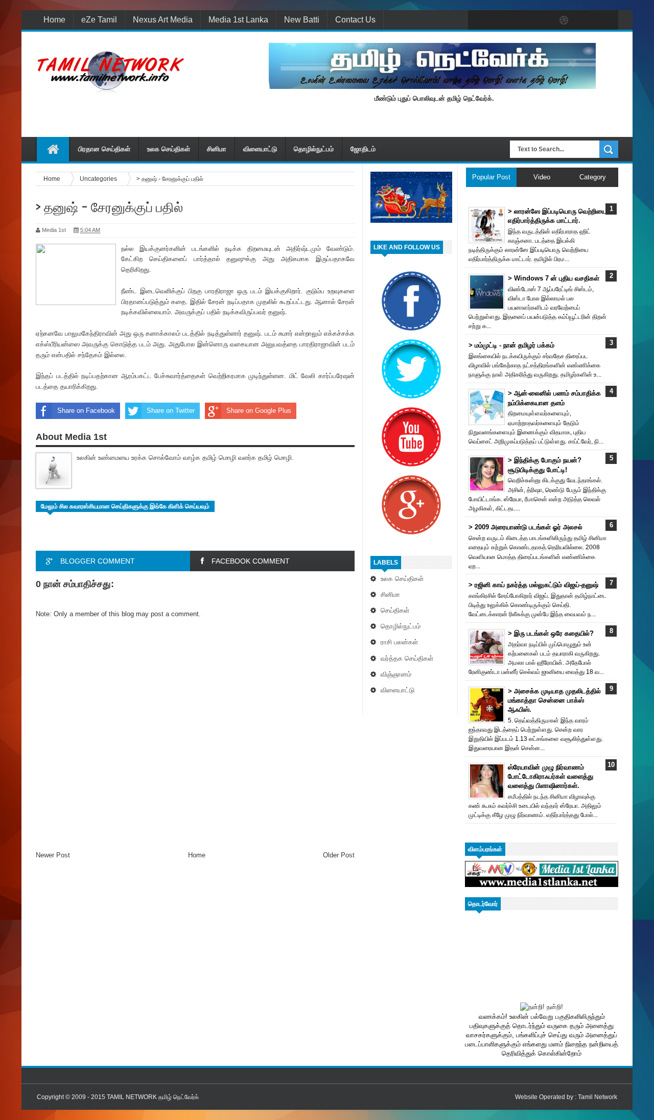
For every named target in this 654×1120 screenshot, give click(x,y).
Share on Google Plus (258, 410)
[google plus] (607, 20)
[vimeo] (521, 20)
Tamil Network (597, 1097)
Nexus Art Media (163, 19)
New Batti (301, 19)
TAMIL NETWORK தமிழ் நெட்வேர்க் (153, 1097)
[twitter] (499, 20)
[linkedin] (585, 20)
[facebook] (478, 20)
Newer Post (53, 855)
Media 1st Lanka (238, 19)
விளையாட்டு (260, 149)
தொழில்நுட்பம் (314, 149)
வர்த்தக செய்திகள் (407, 658)
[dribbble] (564, 20)
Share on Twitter (171, 410)
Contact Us (355, 19)
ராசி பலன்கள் (399, 642)
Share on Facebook (86, 410)
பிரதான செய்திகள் (104, 149)
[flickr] (542, 20)
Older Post (339, 855)
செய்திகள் (395, 610)
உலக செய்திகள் (168, 149)
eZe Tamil (99, 19)
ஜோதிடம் (363, 149)
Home (54, 19)
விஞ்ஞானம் (396, 674)
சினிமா (216, 149)
